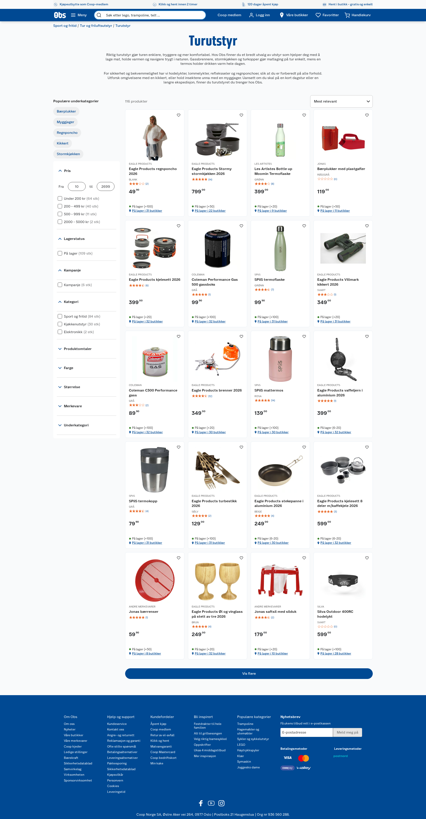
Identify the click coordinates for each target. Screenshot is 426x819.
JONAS (321, 163)
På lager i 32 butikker (147, 321)
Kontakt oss (115, 729)
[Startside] (60, 15)
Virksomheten (74, 774)
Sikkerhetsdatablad (78, 763)
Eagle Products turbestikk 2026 (214, 503)
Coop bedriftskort (163, 758)
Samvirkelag (72, 769)
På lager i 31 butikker (147, 210)
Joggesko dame (248, 767)
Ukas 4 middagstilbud (210, 750)
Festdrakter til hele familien (207, 726)
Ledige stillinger (75, 752)
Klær (240, 756)
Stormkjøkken (68, 154)
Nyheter (69, 729)
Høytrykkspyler (248, 750)
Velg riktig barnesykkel (210, 739)
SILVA (320, 606)
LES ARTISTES (263, 163)
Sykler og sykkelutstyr (253, 739)
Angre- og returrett (120, 735)
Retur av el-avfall (162, 735)
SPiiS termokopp (143, 501)
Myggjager (65, 122)
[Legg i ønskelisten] (178, 115)
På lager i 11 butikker (335, 210)
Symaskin (244, 761)
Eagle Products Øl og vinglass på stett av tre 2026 (217, 614)
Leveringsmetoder (348, 748)
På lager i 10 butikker (273, 653)
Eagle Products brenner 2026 (217, 390)
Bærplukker (66, 111)
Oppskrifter (202, 744)
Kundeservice (117, 724)
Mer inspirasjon (205, 756)
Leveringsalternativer (122, 758)
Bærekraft (71, 758)
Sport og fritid (65, 26)
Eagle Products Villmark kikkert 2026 (338, 282)
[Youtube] (211, 803)
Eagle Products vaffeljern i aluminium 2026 (340, 392)
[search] (99, 15)
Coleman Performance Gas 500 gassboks (215, 282)
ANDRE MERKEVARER (142, 606)
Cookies (113, 786)
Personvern (115, 780)
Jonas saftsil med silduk (275, 611)
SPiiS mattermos (268, 390)
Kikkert (62, 143)
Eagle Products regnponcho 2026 (153, 171)
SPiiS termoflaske (269, 279)
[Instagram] (221, 803)
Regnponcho (67, 133)
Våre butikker (73, 735)
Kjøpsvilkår (115, 774)
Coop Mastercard (162, 752)
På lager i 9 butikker (272, 210)
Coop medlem (160, 729)
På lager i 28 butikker (335, 653)
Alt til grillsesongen (208, 733)
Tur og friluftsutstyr (96, 26)
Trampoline (245, 724)
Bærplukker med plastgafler (341, 169)
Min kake (156, 763)
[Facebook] (201, 803)
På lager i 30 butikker (210, 432)
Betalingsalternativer (122, 752)
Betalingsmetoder (293, 748)
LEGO (241, 744)
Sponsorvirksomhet (78, 780)
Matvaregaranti (161, 746)
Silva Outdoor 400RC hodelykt (335, 614)
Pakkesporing (117, 763)
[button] (249, 673)
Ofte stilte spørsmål (121, 746)
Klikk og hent (159, 740)
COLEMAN (198, 274)
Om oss (69, 724)
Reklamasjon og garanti (123, 740)
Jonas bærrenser (143, 611)
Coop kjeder (73, 746)
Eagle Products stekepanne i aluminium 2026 (278, 503)
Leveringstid (116, 791)
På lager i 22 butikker (210, 210)
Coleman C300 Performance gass (153, 392)
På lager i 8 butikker (146, 653)
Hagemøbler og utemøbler (248, 731)
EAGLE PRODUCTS (140, 163)
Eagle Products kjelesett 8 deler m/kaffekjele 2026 (340, 503)
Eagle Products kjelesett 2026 (154, 279)
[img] (155, 183)
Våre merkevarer (75, 740)
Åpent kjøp (158, 724)
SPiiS (257, 274)
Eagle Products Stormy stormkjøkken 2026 (212, 171)
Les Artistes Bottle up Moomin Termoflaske (273, 171)
